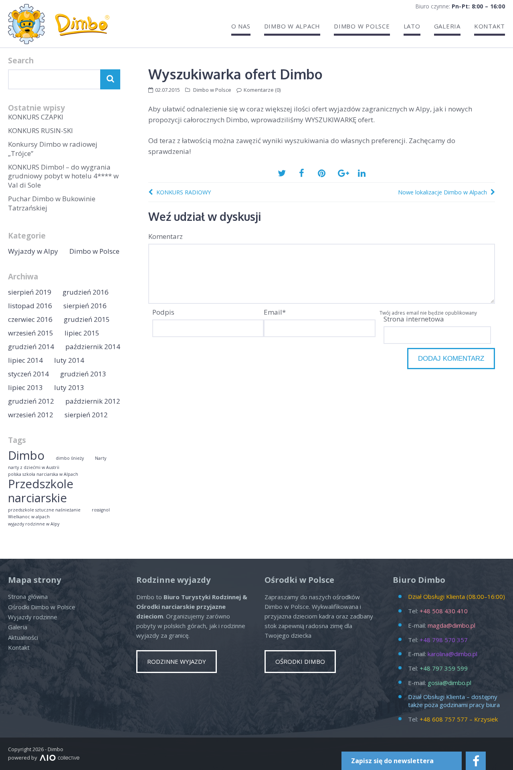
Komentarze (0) (262, 89)
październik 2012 (92, 401)
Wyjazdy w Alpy (33, 251)
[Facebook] (476, 761)
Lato (412, 26)
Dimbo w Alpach (292, 26)
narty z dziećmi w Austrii (33, 467)
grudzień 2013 (83, 373)
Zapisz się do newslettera (392, 760)
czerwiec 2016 (30, 319)
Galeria (447, 26)
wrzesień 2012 (30, 414)
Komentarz (165, 236)
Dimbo (26, 456)
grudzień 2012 (31, 401)
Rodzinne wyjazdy (176, 661)
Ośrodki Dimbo (300, 661)
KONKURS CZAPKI (35, 116)
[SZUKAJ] (110, 79)
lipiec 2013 (25, 387)
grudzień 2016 (86, 292)
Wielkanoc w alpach (29, 516)
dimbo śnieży (70, 458)
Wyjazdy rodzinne (32, 617)
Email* (275, 312)
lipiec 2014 (25, 360)
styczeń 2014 (28, 373)
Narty (100, 458)
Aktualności (23, 637)
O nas (240, 26)
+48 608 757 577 (444, 719)
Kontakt (489, 26)
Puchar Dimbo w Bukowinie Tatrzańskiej (51, 203)
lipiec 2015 (82, 333)
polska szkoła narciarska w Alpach (43, 474)
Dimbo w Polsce (362, 26)
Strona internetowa (414, 318)
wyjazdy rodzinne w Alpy (33, 524)
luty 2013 (69, 387)
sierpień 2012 (86, 414)
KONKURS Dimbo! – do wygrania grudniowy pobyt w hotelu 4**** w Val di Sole (63, 176)
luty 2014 (69, 360)
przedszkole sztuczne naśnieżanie (44, 510)
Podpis (163, 312)
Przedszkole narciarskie (40, 491)
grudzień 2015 (87, 319)
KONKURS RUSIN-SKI (40, 130)
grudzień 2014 (31, 346)
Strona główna (28, 596)
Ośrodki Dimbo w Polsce (41, 607)
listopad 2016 (30, 305)
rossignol (101, 510)
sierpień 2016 (85, 305)
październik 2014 (92, 346)
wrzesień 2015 (30, 333)
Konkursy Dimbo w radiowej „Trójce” (52, 148)
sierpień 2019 (29, 292)
